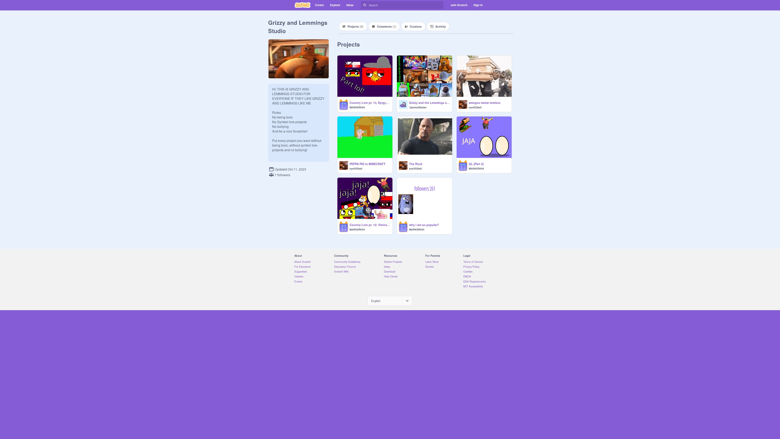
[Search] (365, 5)
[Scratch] (302, 5)
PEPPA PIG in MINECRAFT (368, 164)
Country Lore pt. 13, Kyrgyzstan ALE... (370, 103)
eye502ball (475, 107)
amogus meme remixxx (484, 103)
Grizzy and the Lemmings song (429, 103)
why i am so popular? (424, 225)
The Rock (415, 164)
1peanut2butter (418, 107)
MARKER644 (357, 107)
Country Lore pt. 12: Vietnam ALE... (370, 225)
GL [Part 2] (476, 164)
